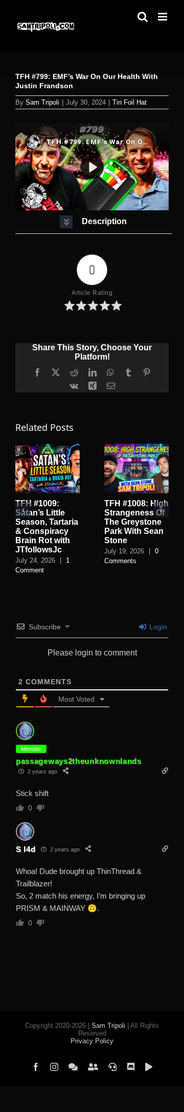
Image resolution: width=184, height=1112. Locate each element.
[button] (93, 221)
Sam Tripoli (42, 102)
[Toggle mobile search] (142, 16)
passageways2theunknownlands (79, 761)
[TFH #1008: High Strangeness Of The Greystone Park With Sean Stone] (136, 448)
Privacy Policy (92, 1041)
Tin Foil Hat (129, 102)
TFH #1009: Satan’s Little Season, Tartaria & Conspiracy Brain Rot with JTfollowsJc (46, 526)
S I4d (26, 849)
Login (157, 627)
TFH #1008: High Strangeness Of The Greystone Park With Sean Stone (136, 522)
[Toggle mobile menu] (163, 16)
